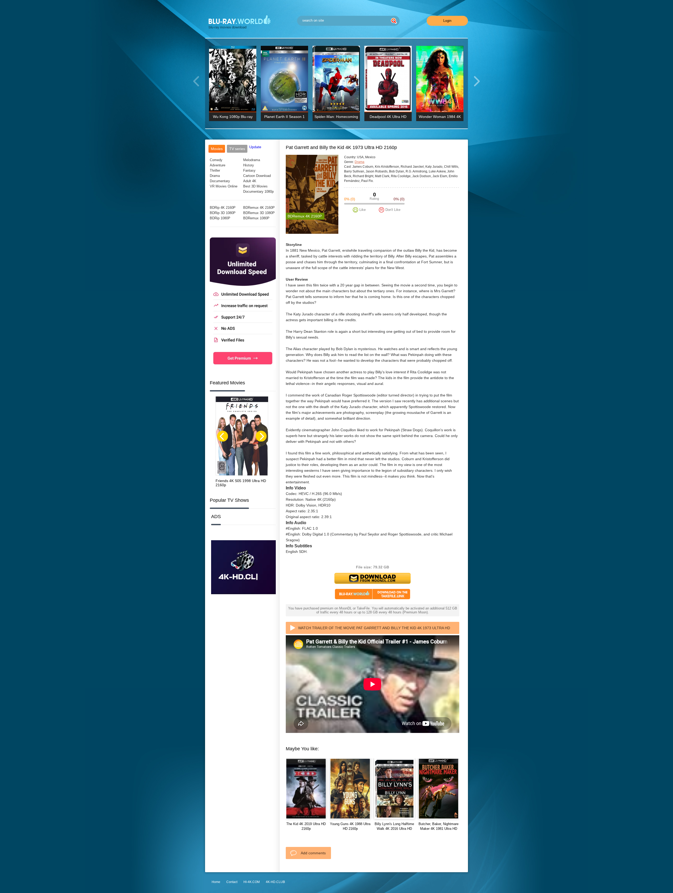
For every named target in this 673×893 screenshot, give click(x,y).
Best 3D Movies (255, 186)
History (248, 165)
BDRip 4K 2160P (223, 208)
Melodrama (251, 160)
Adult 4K (249, 181)
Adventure (217, 165)
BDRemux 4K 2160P (259, 208)
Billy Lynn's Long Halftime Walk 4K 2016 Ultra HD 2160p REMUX (394, 828)
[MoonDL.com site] (243, 368)
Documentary (220, 181)
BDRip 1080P (220, 218)
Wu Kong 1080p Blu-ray (233, 117)
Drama (215, 176)
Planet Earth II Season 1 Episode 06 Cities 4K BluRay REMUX (284, 118)
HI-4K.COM (251, 882)
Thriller (215, 170)
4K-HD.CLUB (275, 882)
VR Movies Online (223, 186)
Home (216, 882)
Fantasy (249, 170)
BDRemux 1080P (256, 218)
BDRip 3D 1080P (223, 213)
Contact (231, 882)
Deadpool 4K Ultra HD (388, 117)
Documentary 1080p (258, 192)
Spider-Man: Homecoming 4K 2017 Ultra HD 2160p (336, 118)
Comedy (216, 160)
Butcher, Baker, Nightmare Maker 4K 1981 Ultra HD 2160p (438, 828)
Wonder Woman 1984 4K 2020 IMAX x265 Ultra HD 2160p (440, 118)
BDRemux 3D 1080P (259, 213)
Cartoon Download (257, 176)
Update (255, 147)
